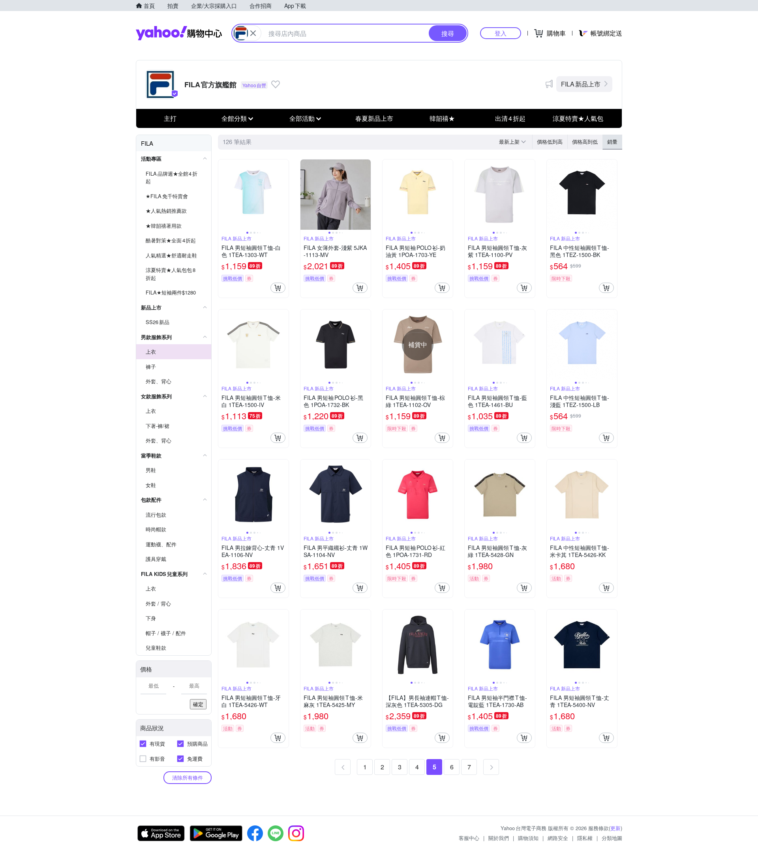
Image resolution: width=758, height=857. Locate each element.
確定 (198, 704)
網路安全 (558, 838)
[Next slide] (283, 194)
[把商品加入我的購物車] (277, 288)
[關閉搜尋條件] (253, 33)
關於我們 (498, 838)
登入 (501, 33)
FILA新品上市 (580, 83)
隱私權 (585, 838)
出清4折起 (510, 118)
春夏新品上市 (374, 118)
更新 (615, 828)
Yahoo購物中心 (179, 33)
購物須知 (528, 838)
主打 (170, 118)
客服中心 (469, 838)
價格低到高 (550, 141)
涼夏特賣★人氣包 (578, 118)
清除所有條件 (187, 777)
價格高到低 (585, 141)
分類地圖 (612, 838)
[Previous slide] (223, 194)
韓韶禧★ (442, 118)
